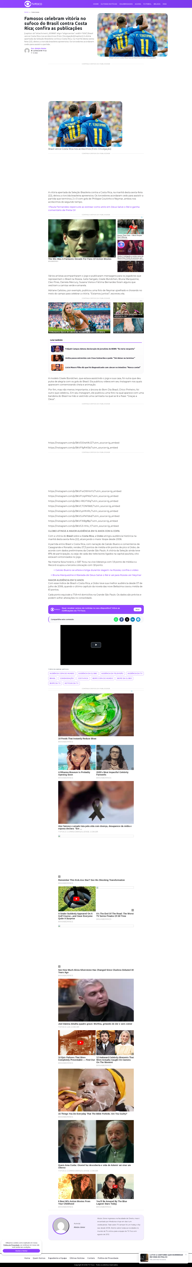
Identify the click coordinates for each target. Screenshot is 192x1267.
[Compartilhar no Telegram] (138, 619)
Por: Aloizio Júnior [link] (38, 48)
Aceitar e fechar (21, 1251)
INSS (165, 4)
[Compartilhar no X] (127, 619)
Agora (138, 4)
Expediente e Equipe (57, 1258)
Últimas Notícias (109, 4)
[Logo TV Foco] (33, 4)
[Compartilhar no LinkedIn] (132, 619)
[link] (60, 1226)
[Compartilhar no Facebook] (121, 619)
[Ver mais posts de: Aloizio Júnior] (27, 50)
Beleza (157, 4)
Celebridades (126, 4)
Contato (91, 1258)
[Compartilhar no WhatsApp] (116, 619)
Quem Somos (39, 1258)
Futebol (147, 4)
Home (96, 4)
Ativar (138, 609)
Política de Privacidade (108, 1258)
